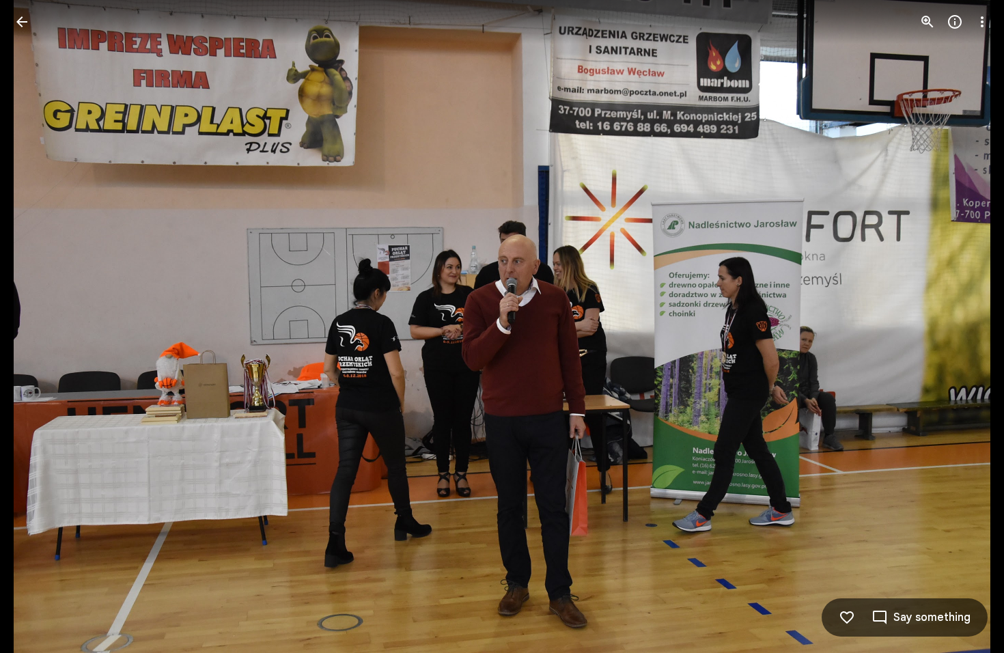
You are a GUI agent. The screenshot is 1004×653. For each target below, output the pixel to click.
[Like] (847, 617)
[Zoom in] (927, 22)
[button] (38, 326)
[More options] (982, 22)
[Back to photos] (21, 21)
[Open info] (954, 22)
